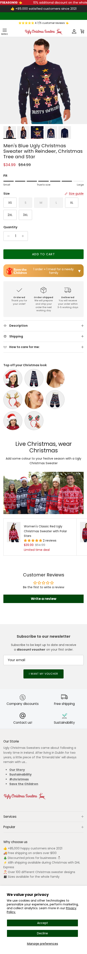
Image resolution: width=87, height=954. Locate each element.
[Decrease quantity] (7, 236)
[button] (33, 540)
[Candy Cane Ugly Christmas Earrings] (55, 378)
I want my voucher (43, 674)
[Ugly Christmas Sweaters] (43, 31)
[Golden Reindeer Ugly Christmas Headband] (12, 399)
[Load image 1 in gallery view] (43, 80)
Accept (42, 923)
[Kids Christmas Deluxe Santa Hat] (12, 420)
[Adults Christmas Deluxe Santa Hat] (12, 378)
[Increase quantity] (24, 236)
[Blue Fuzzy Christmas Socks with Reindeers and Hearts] (55, 399)
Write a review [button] (43, 598)
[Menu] (4, 31)
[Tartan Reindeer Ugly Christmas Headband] (34, 420)
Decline (42, 933)
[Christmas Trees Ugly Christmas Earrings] (34, 399)
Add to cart (43, 254)
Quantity (10, 227)
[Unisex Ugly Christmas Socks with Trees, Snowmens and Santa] (34, 378)
